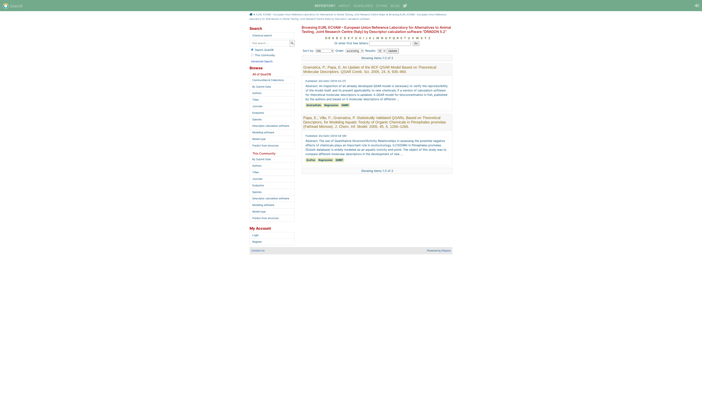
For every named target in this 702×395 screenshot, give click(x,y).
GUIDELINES (363, 6)
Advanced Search (262, 61)
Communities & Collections (268, 80)
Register (257, 241)
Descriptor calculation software (270, 125)
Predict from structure (265, 145)
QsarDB (16, 6)
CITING (381, 6)
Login (255, 235)
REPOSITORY (325, 6)
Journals (257, 106)
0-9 (327, 38)
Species (257, 119)
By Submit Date (261, 86)
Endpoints (258, 112)
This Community (265, 55)
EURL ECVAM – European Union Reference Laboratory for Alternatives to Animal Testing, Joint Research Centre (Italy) (320, 14)
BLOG (395, 6)
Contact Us (258, 250)
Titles (255, 99)
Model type (259, 139)
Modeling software (263, 132)
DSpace (446, 250)
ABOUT (344, 6)
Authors (256, 93)
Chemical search (262, 35)
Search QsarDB (264, 49)
